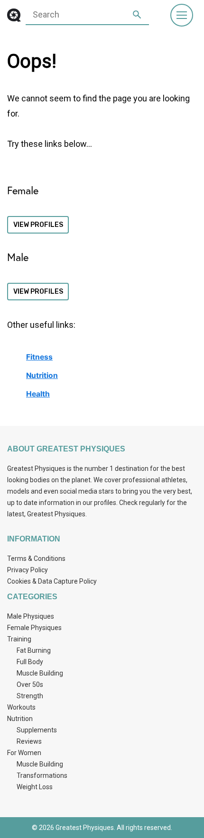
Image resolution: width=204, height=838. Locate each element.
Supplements (37, 730)
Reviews (29, 741)
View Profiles (38, 225)
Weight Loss (35, 787)
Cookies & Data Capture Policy (52, 581)
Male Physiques (30, 616)
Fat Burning (34, 650)
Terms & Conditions (36, 558)
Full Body (30, 662)
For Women (24, 753)
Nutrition (42, 375)
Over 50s (30, 684)
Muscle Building (40, 673)
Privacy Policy (27, 570)
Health (38, 393)
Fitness (39, 356)
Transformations (42, 775)
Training (19, 639)
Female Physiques (34, 627)
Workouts (21, 707)
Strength (30, 696)
